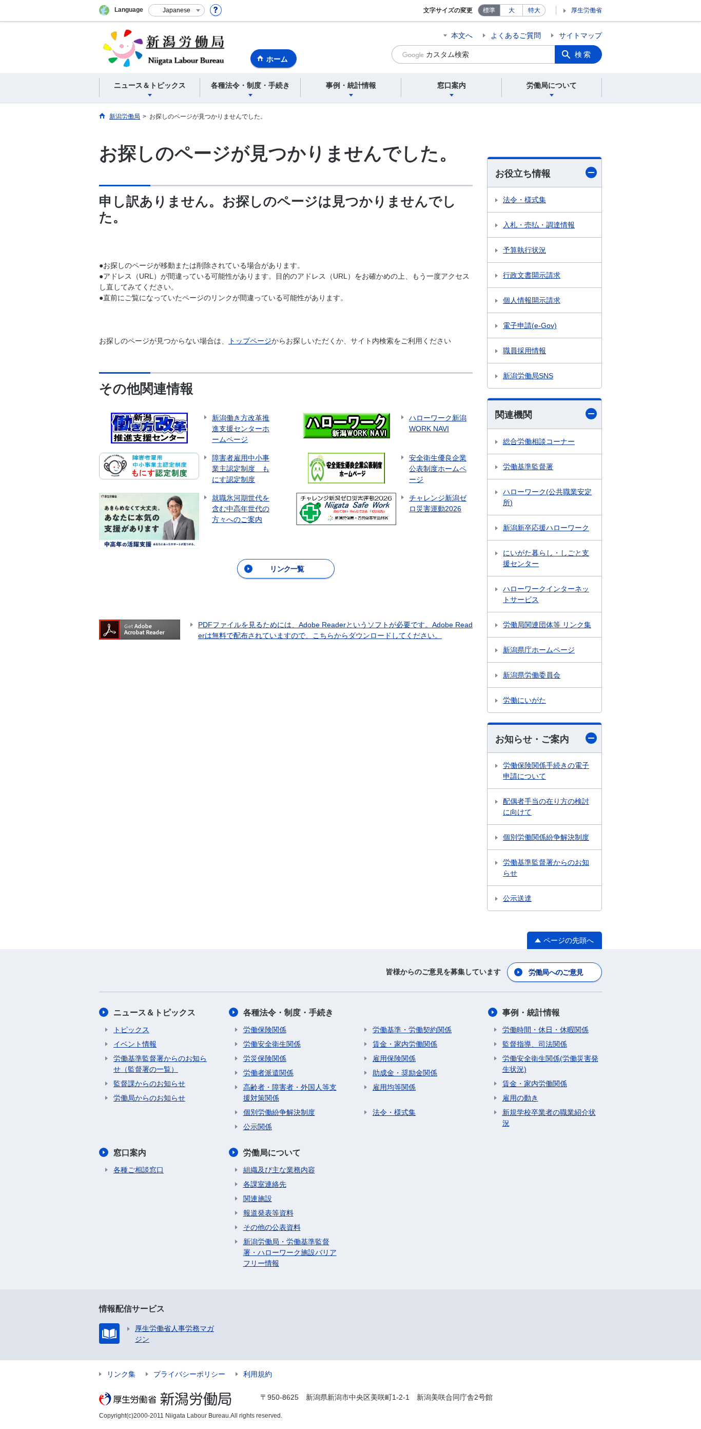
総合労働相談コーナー (539, 441)
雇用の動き (520, 1098)
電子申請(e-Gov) (530, 325)
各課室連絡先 (264, 1184)
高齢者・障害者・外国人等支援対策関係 (290, 1092)
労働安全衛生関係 (272, 1044)
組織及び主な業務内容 (279, 1170)
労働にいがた (524, 700)
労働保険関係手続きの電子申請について (546, 770)
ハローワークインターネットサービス (546, 594)
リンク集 (121, 1374)
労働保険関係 (264, 1030)
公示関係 (257, 1127)
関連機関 (513, 415)
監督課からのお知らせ (149, 1083)
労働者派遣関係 (268, 1073)
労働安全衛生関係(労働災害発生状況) (550, 1063)
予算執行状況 (524, 250)
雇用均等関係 (394, 1087)
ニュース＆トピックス (154, 1012)
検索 (583, 54)
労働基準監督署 (528, 466)
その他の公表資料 (272, 1227)
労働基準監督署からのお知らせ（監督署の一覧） (160, 1063)
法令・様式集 (524, 200)
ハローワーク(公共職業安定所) (547, 497)
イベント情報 (135, 1044)
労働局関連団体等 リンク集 (547, 625)
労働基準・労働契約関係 (412, 1030)
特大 (534, 10)
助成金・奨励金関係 (405, 1073)
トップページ (249, 341)
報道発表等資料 (268, 1213)
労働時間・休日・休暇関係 (545, 1030)
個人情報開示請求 (531, 300)
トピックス (131, 1030)
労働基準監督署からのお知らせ (546, 867)
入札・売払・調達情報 (539, 225)
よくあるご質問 (516, 35)
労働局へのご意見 (556, 972)
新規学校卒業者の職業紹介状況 (549, 1117)
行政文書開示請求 (531, 275)
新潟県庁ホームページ (539, 650)
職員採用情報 (524, 350)
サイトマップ (580, 35)
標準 (489, 10)
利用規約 (257, 1374)
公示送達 (517, 898)
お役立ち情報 (523, 173)
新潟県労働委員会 (531, 675)
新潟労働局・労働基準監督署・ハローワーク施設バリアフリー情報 (290, 1252)
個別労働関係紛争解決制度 (546, 837)
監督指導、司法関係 (534, 1044)
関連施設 (257, 1198)
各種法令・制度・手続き (288, 1012)
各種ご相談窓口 (138, 1170)
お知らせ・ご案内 (532, 739)
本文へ (462, 35)
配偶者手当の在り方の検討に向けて (546, 806)
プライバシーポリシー (189, 1374)
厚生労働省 (586, 10)
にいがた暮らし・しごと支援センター (546, 558)
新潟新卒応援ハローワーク (546, 528)
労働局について (272, 1152)
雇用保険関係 (394, 1058)
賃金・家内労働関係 (405, 1044)
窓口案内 (129, 1152)
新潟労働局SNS (528, 376)
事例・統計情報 (531, 1012)
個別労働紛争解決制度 (279, 1112)
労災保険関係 (264, 1058)
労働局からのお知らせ (149, 1098)
